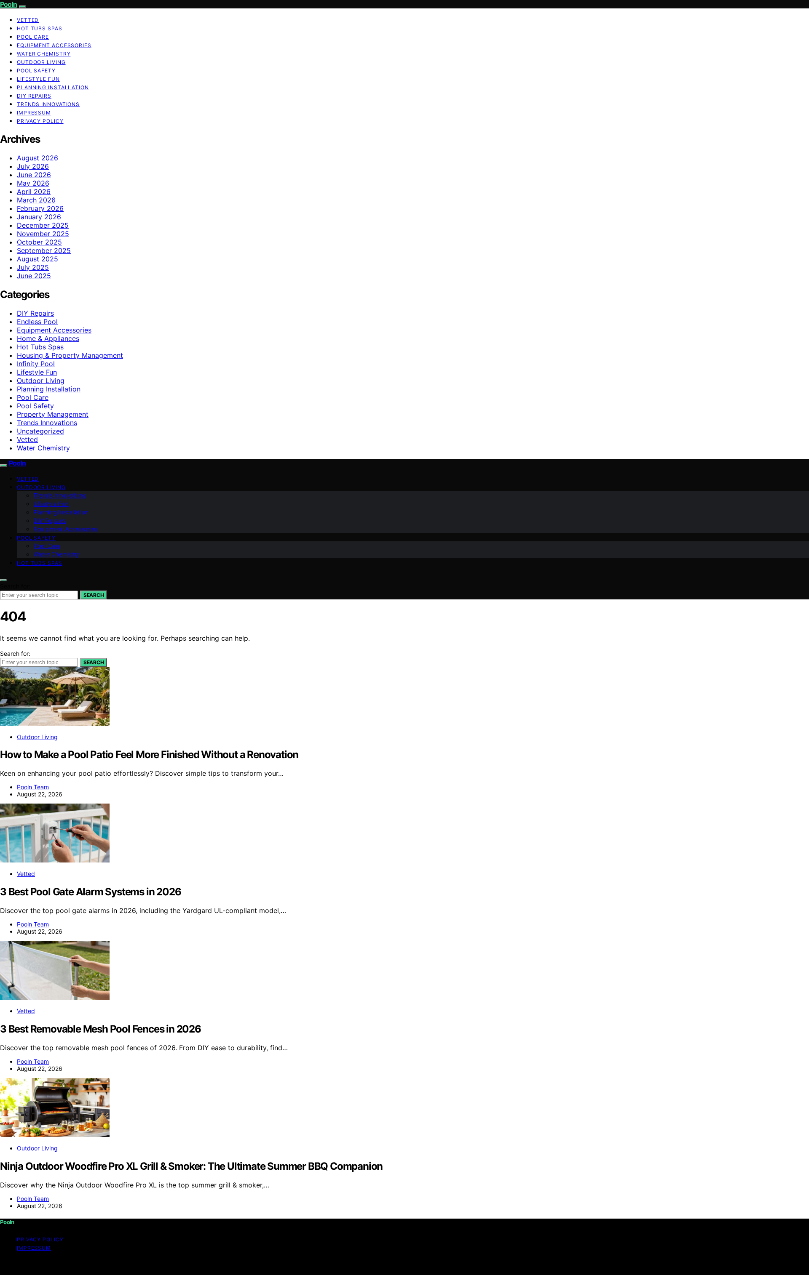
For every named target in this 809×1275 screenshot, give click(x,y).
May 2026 (33, 183)
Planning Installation (53, 87)
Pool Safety (36, 70)
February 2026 (40, 208)
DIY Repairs (34, 96)
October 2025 (39, 242)
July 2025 (33, 267)
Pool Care (33, 37)
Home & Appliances (48, 338)
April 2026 (34, 191)
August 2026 (37, 158)
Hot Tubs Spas (39, 28)
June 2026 (34, 174)
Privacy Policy (40, 121)
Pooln (8, 4)
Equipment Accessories (54, 45)
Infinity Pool (36, 363)
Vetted (28, 20)
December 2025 (43, 225)
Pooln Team (33, 787)
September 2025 (44, 250)
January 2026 (39, 217)
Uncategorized (40, 431)
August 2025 (37, 259)
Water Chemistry (44, 54)
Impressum (34, 112)
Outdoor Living (41, 62)
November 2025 (43, 233)
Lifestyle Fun (38, 79)
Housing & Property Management (70, 355)
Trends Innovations (48, 104)
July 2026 (33, 166)
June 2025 (34, 276)
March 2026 (36, 200)
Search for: (15, 586)
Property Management (52, 414)
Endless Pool (37, 321)
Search (93, 595)
